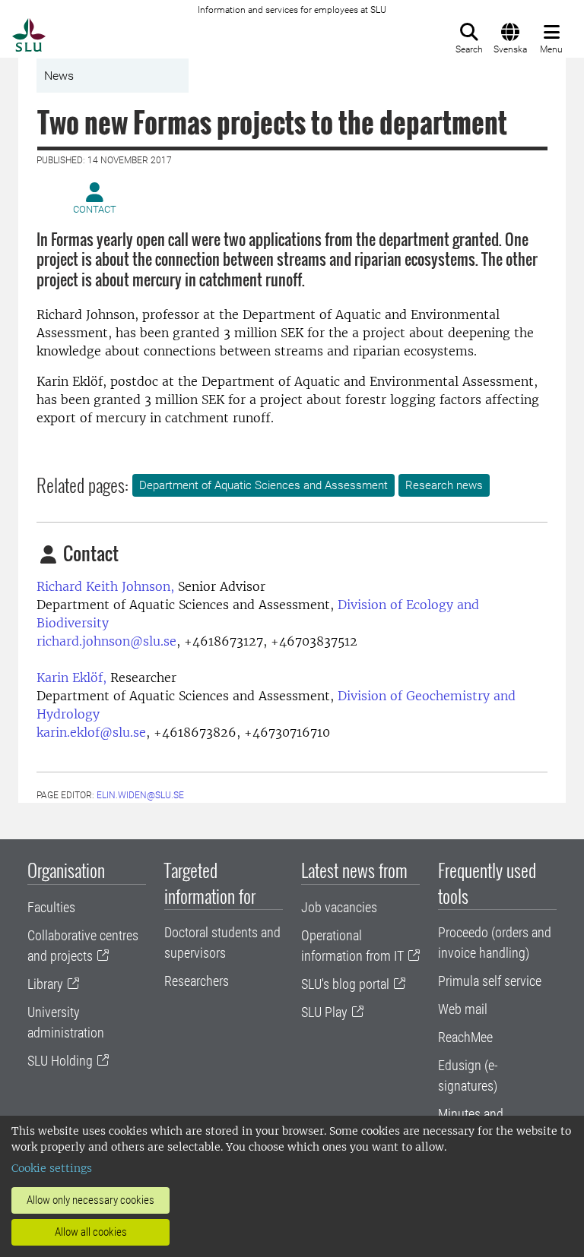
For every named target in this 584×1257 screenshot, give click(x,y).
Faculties (51, 907)
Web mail (462, 1009)
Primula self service (489, 981)
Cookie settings (51, 1168)
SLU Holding (60, 1061)
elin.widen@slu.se (140, 795)
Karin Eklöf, (71, 677)
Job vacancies (339, 907)
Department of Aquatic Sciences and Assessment (263, 485)
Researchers (196, 981)
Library (45, 984)
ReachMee (465, 1037)
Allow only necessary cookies (90, 1200)
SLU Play (324, 1012)
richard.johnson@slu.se (106, 641)
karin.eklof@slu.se (91, 732)
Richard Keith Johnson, (105, 586)
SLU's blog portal (345, 984)
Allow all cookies (91, 1232)
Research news (444, 485)
